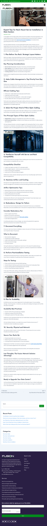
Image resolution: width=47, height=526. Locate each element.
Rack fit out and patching (7, 481)
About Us (26, 461)
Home (25, 459)
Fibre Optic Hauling (7, 438)
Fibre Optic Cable (6, 434)
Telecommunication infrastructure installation (12, 488)
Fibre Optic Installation (7, 440)
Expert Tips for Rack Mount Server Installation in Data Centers (15, 422)
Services (26, 465)
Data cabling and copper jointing (9, 490)
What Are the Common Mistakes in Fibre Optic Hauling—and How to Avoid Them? (19, 418)
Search (4, 403)
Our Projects (27, 463)
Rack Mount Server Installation (9, 442)
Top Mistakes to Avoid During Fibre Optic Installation (13, 416)
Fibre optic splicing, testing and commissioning (12, 499)
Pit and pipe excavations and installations (11, 492)
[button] (44, 5)
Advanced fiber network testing (9, 485)
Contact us (26, 467)
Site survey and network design (9, 496)
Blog (25, 470)
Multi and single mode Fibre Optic (9, 483)
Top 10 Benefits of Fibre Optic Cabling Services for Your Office (15, 420)
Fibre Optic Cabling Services (9, 436)
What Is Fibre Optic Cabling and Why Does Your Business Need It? (16, 424)
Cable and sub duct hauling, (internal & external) (13, 494)
